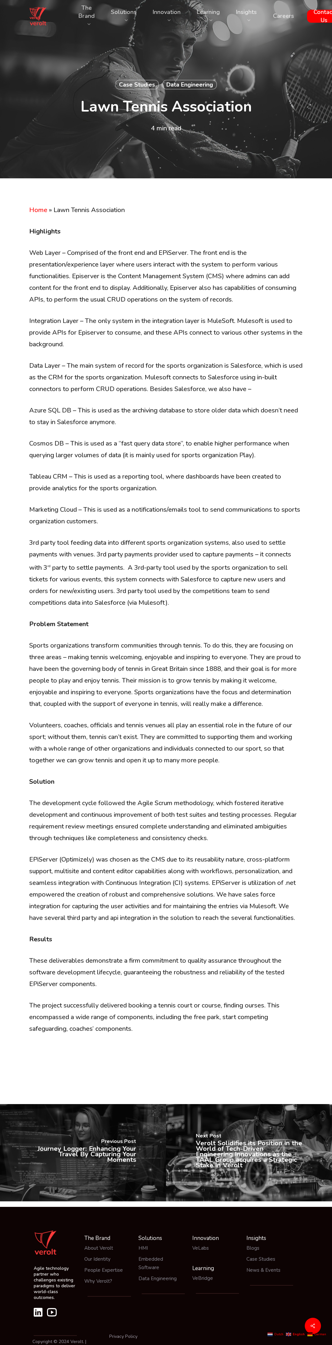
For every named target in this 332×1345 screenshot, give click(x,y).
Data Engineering (189, 85)
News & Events (263, 1270)
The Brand (97, 1238)
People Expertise (103, 1270)
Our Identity (97, 1259)
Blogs (252, 1248)
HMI (143, 1248)
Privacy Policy (123, 1336)
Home (38, 210)
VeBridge (202, 1278)
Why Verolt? (98, 1281)
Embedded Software (150, 1263)
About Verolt (98, 1248)
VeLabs (200, 1248)
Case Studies (137, 85)
